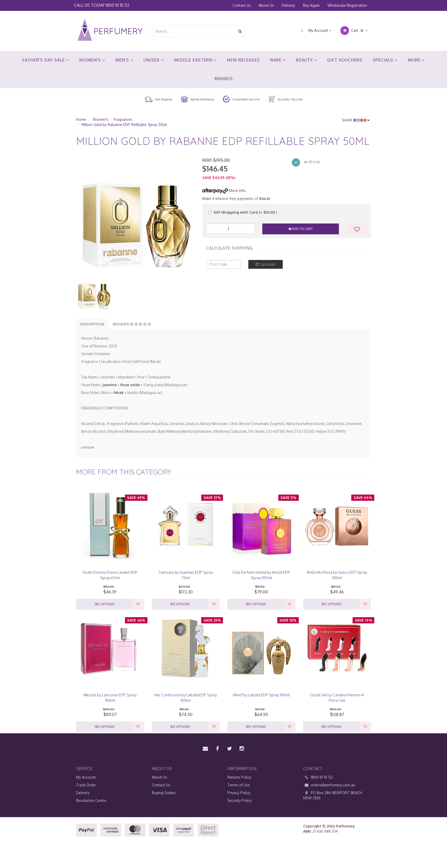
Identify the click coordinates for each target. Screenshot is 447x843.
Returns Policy (239, 777)
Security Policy (239, 800)
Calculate (267, 264)
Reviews (121, 324)
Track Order (86, 785)
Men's (122, 60)
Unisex (152, 60)
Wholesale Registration (347, 5)
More (415, 60)
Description (92, 324)
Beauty (305, 60)
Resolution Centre (91, 800)
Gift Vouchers (344, 60)
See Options (104, 604)
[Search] (240, 31)
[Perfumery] (110, 30)
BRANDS (223, 78)
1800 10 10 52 (117, 5)
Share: (348, 120)
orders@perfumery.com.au (333, 785)
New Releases (243, 60)
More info (236, 190)
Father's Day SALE (44, 60)
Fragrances (123, 119)
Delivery (288, 5)
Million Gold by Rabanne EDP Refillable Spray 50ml (124, 124)
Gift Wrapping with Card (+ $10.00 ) (245, 212)
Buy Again (311, 5)
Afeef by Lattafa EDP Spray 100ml (261, 694)
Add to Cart (302, 229)
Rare (276, 60)
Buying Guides (164, 792)
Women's (90, 60)
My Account (318, 30)
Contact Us (242, 5)
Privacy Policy (238, 792)
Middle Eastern (194, 60)
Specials (383, 60)
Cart (356, 30)
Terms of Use (238, 785)
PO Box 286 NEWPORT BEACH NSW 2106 (332, 795)
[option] (135, 216)
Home (81, 119)
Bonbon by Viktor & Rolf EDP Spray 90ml (44, 823)
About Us (266, 5)
